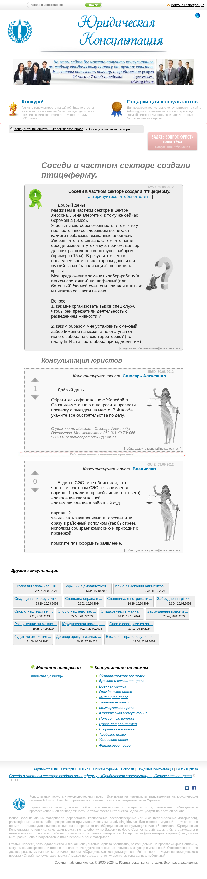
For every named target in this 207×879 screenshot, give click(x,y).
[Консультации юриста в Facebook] (194, 788)
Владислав (144, 468)
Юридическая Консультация (123, 713)
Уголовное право (113, 740)
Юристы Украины (105, 769)
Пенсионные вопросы (117, 718)
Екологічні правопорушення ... (132, 636)
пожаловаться (170, 348)
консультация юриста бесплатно (104, 844)
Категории (68, 769)
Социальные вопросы (117, 729)
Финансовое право (115, 745)
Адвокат (136, 811)
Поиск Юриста (187, 769)
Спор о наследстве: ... (33, 611)
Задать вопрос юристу (47, 807)
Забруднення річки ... (175, 598)
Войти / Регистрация (187, 5)
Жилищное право (113, 697)
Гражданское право (115, 692)
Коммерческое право (116, 708)
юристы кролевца (47, 675)
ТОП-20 (84, 769)
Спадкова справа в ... (83, 598)
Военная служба (112, 686)
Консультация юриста (46, 796)
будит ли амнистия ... (32, 636)
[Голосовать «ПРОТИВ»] (35, 397)
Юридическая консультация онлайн (113, 852)
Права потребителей (118, 724)
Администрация (46, 769)
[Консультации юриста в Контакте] (187, 788)
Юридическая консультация (123, 826)
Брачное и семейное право (121, 681)
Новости (127, 769)
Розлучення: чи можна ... (35, 624)
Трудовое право (112, 734)
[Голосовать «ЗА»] (35, 379)
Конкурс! (33, 101)
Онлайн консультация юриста (46, 855)
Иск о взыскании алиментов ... (141, 586)
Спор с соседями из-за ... (131, 624)
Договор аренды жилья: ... (78, 636)
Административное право (122, 675)
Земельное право (114, 702)
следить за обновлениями (139, 348)
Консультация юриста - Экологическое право (48, 129)
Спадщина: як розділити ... (37, 598)
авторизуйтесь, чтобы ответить (119, 196)
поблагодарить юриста (141, 448)
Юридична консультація (155, 769)
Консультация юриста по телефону (70, 829)
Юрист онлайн (184, 844)
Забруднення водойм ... (167, 611)
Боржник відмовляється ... (87, 586)
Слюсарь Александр (144, 376)
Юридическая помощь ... (83, 624)
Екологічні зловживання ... (37, 586)
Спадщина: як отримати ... (129, 598)
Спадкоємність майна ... (121, 611)
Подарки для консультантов (162, 101)
